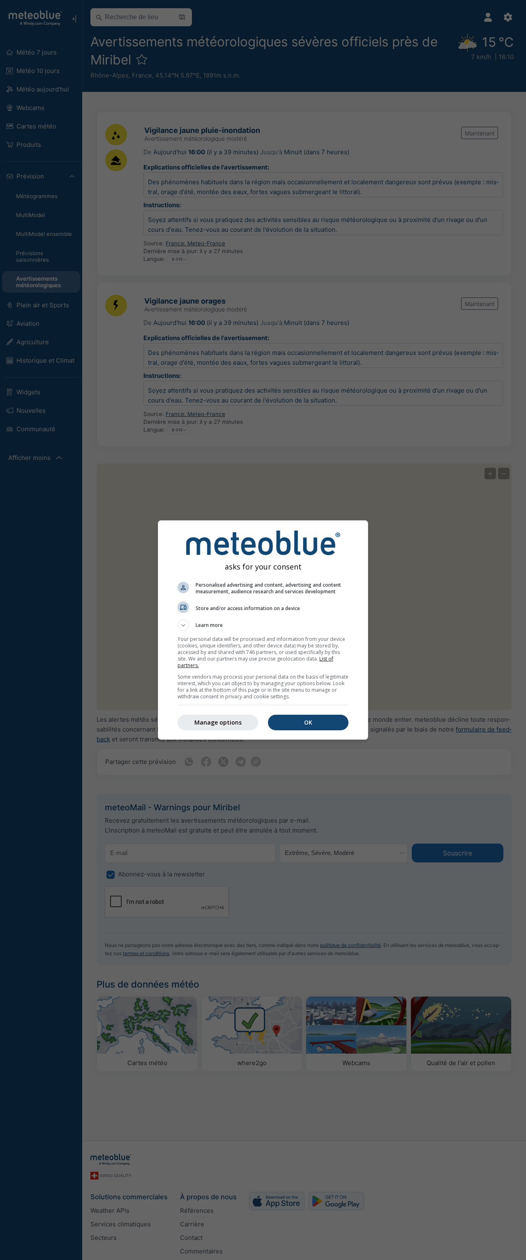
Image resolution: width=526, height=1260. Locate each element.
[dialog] (263, 630)
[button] (263, 625)
